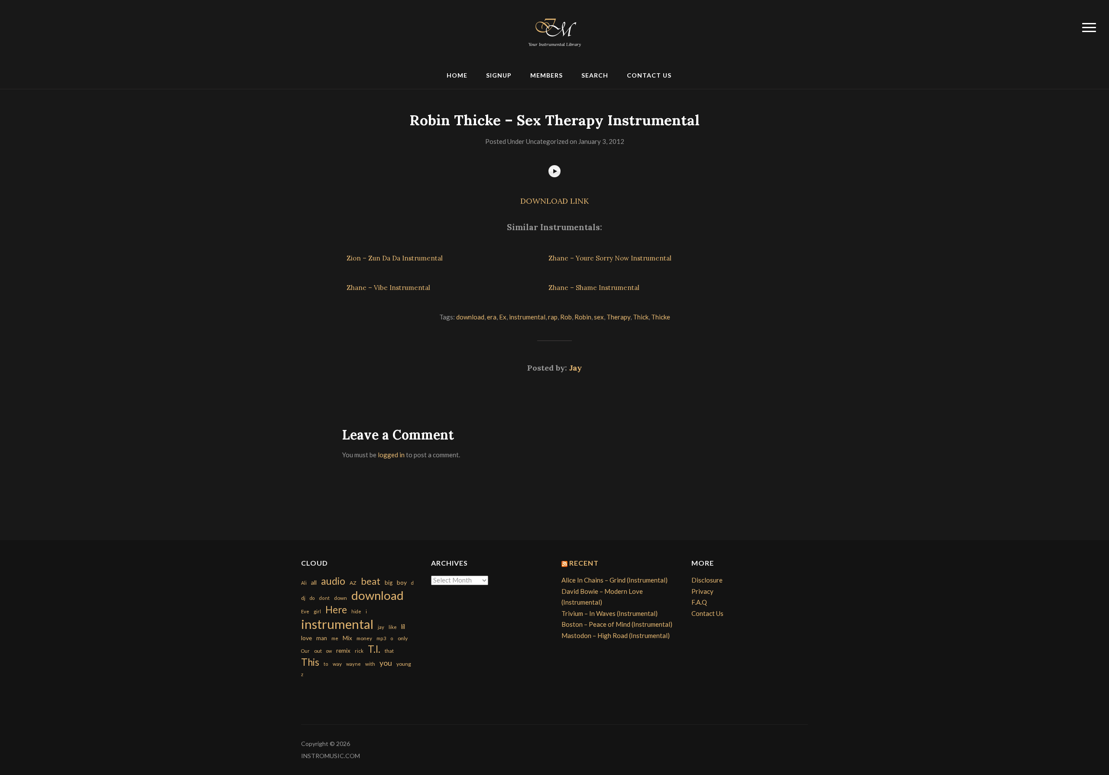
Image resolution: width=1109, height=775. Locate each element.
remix (343, 650)
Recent (584, 563)
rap (553, 317)
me (334, 638)
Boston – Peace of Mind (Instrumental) (616, 624)
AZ (353, 583)
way (337, 664)
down (340, 598)
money (364, 638)
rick (359, 651)
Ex (502, 317)
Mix (347, 638)
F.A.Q (699, 602)
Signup (499, 75)
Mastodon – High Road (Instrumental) (615, 635)
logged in (391, 455)
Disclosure (707, 580)
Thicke (660, 317)
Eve (305, 611)
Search (594, 75)
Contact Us (649, 75)
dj (303, 598)
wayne (353, 664)
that (389, 651)
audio (333, 581)
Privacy (702, 591)
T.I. (374, 649)
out (318, 651)
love (306, 637)
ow (329, 651)
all (314, 582)
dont (324, 598)
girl (317, 611)
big (388, 582)
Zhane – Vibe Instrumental (388, 287)
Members (546, 75)
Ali (304, 583)
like (393, 627)
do (312, 598)
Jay (575, 368)
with (370, 664)
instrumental (527, 317)
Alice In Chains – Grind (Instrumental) (614, 580)
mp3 (381, 638)
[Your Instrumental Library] (554, 26)
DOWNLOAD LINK (554, 201)
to (326, 664)
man (321, 638)
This (310, 662)
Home (457, 75)
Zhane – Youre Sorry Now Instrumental (609, 258)
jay (381, 627)
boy (402, 582)
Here (336, 609)
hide (356, 611)
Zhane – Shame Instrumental (593, 287)
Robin (582, 317)
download (470, 317)
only (403, 638)
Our (305, 651)
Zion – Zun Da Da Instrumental (395, 258)
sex (599, 317)
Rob (566, 317)
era (491, 317)
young (403, 664)
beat (370, 581)
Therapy (618, 317)
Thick (641, 317)
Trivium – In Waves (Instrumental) (609, 613)
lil (403, 626)
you (385, 663)
